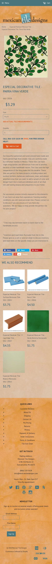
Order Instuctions (27, 437)
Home (4, 27)
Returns (27, 426)
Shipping (27, 416)
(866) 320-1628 (26, 470)
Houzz (25, 254)
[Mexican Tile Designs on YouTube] (37, 488)
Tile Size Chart (27, 444)
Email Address (11, 513)
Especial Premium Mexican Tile (20, 27)
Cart (48, 3)
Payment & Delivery (27, 433)
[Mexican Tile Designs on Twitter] (11, 488)
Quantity (6, 128)
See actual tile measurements (17, 121)
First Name (11, 523)
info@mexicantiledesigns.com (26, 473)
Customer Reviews (27, 409)
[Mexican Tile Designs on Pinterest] (24, 488)
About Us (27, 412)
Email (26, 138)
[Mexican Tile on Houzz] (43, 487)
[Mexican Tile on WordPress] (24, 492)
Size (4, 112)
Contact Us (27, 419)
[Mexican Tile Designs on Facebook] (17, 488)
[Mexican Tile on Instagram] (30, 492)
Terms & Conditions (27, 440)
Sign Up (11, 534)
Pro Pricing (27, 423)
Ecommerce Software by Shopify (17, 552)
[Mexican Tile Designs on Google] (30, 488)
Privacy (27, 430)
